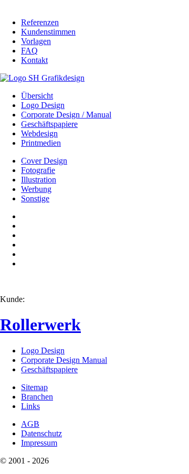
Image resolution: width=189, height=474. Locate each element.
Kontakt (34, 60)
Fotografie (38, 170)
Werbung (36, 189)
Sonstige (35, 198)
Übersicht (37, 95)
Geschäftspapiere (49, 124)
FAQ (29, 50)
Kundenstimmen (48, 31)
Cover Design (44, 160)
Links (30, 406)
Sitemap (34, 387)
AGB (30, 423)
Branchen (37, 396)
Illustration (38, 179)
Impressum (39, 442)
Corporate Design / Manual (66, 114)
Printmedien (41, 142)
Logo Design (43, 105)
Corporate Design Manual (64, 360)
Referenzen (40, 22)
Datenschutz (41, 433)
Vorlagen (36, 41)
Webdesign (39, 133)
